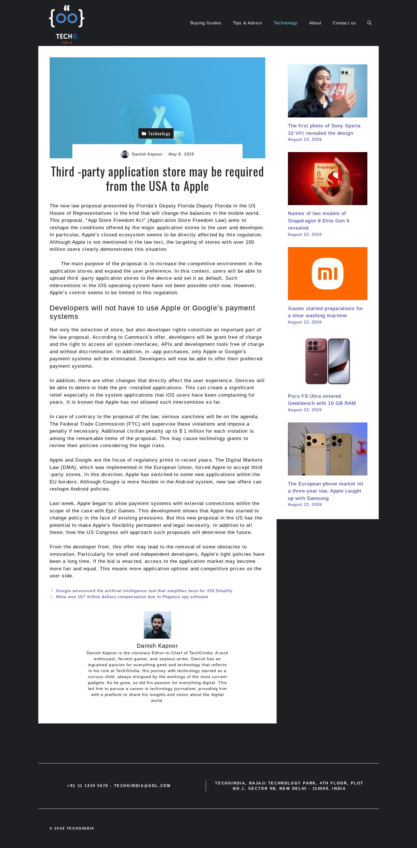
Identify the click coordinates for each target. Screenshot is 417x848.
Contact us (344, 22)
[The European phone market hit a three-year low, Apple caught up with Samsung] (327, 471)
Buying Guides (206, 22)
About (315, 22)
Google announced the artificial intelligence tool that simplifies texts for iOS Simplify (144, 590)
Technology (286, 22)
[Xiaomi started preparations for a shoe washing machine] (327, 296)
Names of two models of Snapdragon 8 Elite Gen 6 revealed (318, 221)
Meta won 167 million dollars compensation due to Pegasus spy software (132, 596)
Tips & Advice (247, 22)
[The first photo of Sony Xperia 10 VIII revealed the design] (327, 114)
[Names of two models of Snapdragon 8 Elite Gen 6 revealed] (327, 201)
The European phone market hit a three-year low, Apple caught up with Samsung (325, 491)
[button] (369, 22)
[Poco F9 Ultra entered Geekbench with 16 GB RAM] (327, 384)
